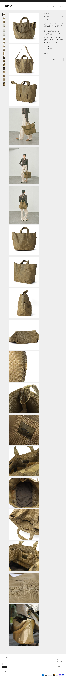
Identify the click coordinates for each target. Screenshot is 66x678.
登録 (5, 667)
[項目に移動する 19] (3, 84)
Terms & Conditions (60, 664)
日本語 (54, 6)
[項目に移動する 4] (3, 26)
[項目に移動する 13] (3, 61)
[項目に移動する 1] (3, 14)
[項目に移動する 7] (3, 38)
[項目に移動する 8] (3, 42)
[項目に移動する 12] (3, 57)
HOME (27, 6)
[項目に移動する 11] (3, 53)
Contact (58, 666)
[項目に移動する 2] (3, 18)
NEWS (39, 6)
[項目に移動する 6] (3, 34)
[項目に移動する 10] (3, 49)
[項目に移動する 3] (3, 21)
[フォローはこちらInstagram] (3, 671)
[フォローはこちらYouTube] (5, 671)
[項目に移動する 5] (3, 30)
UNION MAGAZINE (47, 13)
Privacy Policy (59, 661)
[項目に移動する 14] (3, 64)
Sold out (53, 59)
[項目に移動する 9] (3, 46)
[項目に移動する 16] (3, 72)
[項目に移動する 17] (3, 75)
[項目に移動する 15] (3, 68)
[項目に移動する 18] (3, 79)
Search (58, 659)
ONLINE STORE (33, 6)
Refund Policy (59, 663)
